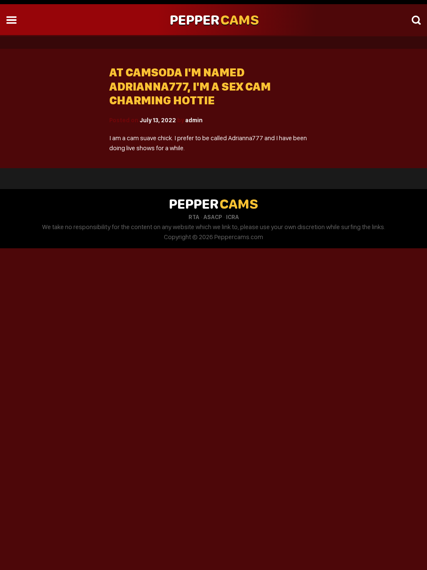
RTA (193, 217)
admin (194, 120)
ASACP (212, 217)
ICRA (232, 217)
